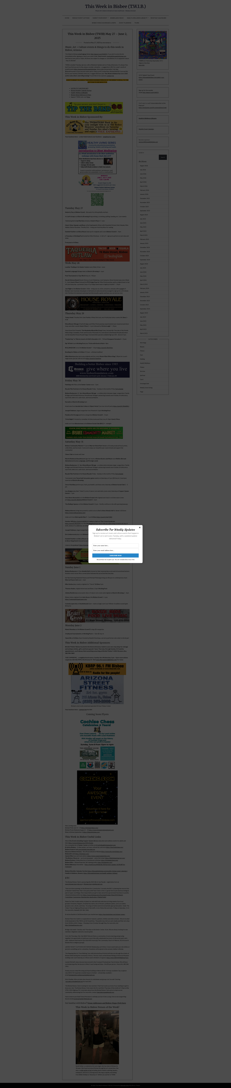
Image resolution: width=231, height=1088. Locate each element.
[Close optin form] (140, 528)
